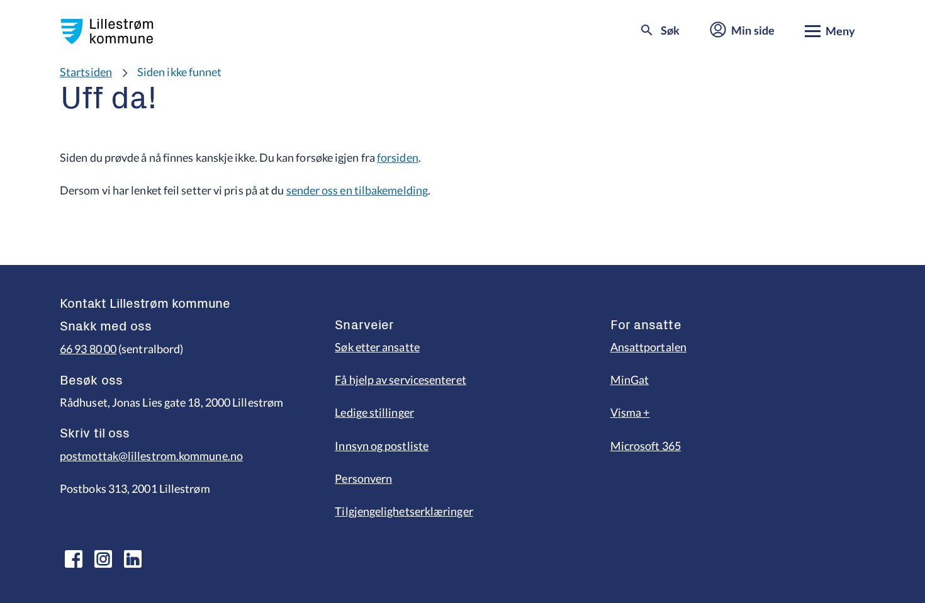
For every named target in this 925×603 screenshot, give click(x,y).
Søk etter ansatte (377, 347)
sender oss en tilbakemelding (357, 190)
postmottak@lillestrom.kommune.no (151, 456)
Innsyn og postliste (382, 446)
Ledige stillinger (374, 412)
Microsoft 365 (645, 446)
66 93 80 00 (88, 349)
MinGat (629, 379)
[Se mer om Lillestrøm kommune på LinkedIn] (133, 559)
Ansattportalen (648, 347)
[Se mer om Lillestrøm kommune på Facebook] (73, 559)
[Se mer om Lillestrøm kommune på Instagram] (103, 559)
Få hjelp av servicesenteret (400, 379)
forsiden (397, 157)
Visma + (630, 412)
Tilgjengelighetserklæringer (404, 511)
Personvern (363, 478)
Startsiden (86, 72)
